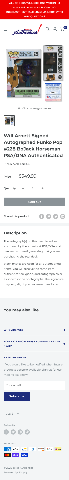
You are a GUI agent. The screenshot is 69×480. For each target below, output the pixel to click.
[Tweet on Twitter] (55, 216)
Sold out (34, 202)
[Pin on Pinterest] (48, 216)
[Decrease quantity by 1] (23, 188)
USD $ (9, 413)
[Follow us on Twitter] (13, 432)
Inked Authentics (17, 163)
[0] (62, 29)
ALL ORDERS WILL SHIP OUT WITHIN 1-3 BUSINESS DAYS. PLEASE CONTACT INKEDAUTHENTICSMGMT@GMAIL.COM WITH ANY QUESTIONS (34, 9)
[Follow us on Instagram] (20, 432)
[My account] (55, 29)
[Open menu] (5, 29)
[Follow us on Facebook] (6, 432)
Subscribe (16, 396)
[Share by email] (62, 216)
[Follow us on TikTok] (27, 432)
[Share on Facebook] (41, 216)
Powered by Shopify (15, 472)
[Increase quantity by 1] (42, 188)
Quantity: (10, 188)
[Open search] (48, 29)
